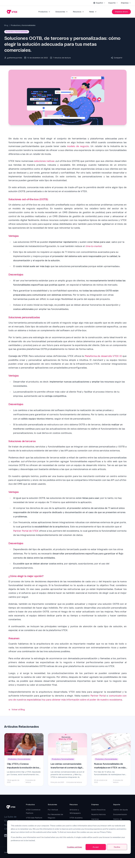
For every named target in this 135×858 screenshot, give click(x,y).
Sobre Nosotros (98, 810)
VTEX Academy (76, 818)
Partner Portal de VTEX (25, 530)
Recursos (77, 12)
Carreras (95, 819)
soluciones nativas (44, 161)
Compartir (118, 58)
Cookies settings (74, 847)
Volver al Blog (18, 709)
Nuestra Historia (98, 814)
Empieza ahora (121, 12)
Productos (43, 12)
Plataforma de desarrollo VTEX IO (103, 356)
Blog (6, 25)
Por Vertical (53, 810)
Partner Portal (98, 695)
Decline (117, 847)
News (91, 12)
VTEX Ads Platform (34, 818)
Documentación (120, 814)
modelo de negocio (78, 146)
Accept (96, 847)
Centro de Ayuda (120, 810)
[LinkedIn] (5, 835)
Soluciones (60, 12)
